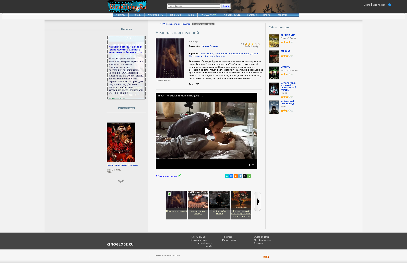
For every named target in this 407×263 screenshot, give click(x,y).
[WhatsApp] (249, 176)
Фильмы (120, 15)
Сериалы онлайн (198, 240)
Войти (367, 4)
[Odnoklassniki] (236, 176)
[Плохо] (246, 44)
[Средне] (252, 44)
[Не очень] (249, 44)
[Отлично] (259, 44)
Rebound (285, 51)
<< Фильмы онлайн (170, 24)
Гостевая (252, 15)
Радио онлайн (229, 240)
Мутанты (285, 67)
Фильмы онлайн (198, 237)
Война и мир (288, 35)
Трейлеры (281, 15)
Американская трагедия (198, 212)
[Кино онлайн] (127, 6)
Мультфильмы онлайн (205, 245)
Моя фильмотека (262, 240)
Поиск (266, 15)
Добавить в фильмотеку (167, 176)
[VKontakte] (231, 176)
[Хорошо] (255, 44)
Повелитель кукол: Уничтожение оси (128, 165)
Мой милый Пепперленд (287, 102)
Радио (191, 15)
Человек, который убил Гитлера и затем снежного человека (241, 213)
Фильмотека (207, 15)
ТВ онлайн (176, 15)
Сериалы (136, 15)
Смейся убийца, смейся (219, 212)
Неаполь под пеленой (176, 211)
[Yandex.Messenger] (227, 176)
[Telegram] (240, 176)
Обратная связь (232, 15)
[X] (245, 176)
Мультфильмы (155, 15)
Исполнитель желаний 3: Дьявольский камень (288, 86)
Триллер (186, 24)
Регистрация (379, 4)
